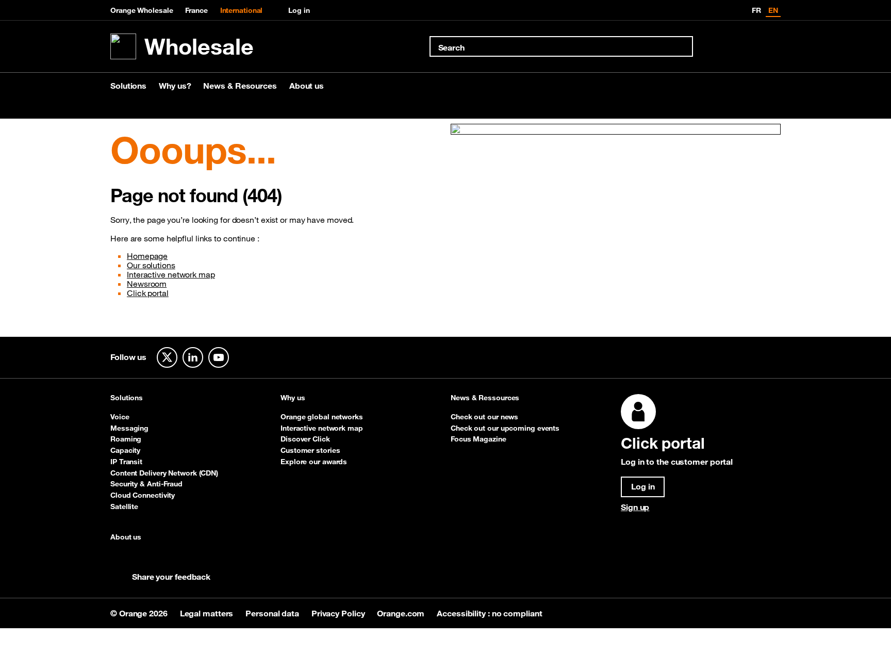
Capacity (125, 450)
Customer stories (310, 450)
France (196, 10)
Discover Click (305, 439)
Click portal (148, 293)
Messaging (129, 428)
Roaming (125, 439)
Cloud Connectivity (142, 495)
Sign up (635, 507)
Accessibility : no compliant (489, 613)
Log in (298, 10)
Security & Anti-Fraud (146, 483)
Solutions (128, 85)
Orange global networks (321, 416)
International (241, 10)
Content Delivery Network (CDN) (164, 473)
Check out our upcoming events (505, 428)
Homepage (147, 256)
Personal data (273, 613)
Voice (119, 416)
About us (306, 85)
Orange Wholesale (141, 10)
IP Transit (126, 461)
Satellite (124, 506)
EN (773, 10)
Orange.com (401, 613)
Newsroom (147, 284)
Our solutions (151, 265)
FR (756, 10)
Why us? (175, 85)
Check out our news (484, 416)
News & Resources (239, 85)
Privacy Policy (339, 613)
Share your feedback (171, 576)
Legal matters (208, 613)
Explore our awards (313, 461)
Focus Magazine (478, 439)
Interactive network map (171, 274)
